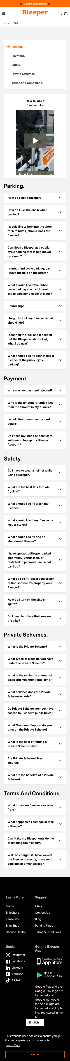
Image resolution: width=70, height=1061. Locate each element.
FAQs (38, 906)
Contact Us (42, 912)
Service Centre (16, 932)
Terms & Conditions (48, 932)
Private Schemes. (23, 74)
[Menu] (4, 13)
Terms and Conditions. (27, 83)
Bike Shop (12, 925)
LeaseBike (13, 919)
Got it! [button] (35, 1054)
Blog (38, 919)
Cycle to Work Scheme (35, 3)
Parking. (17, 47)
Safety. (16, 65)
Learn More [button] (13, 1045)
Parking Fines (44, 925)
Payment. (18, 56)
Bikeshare (12, 912)
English (34, 1022)
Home (6, 23)
